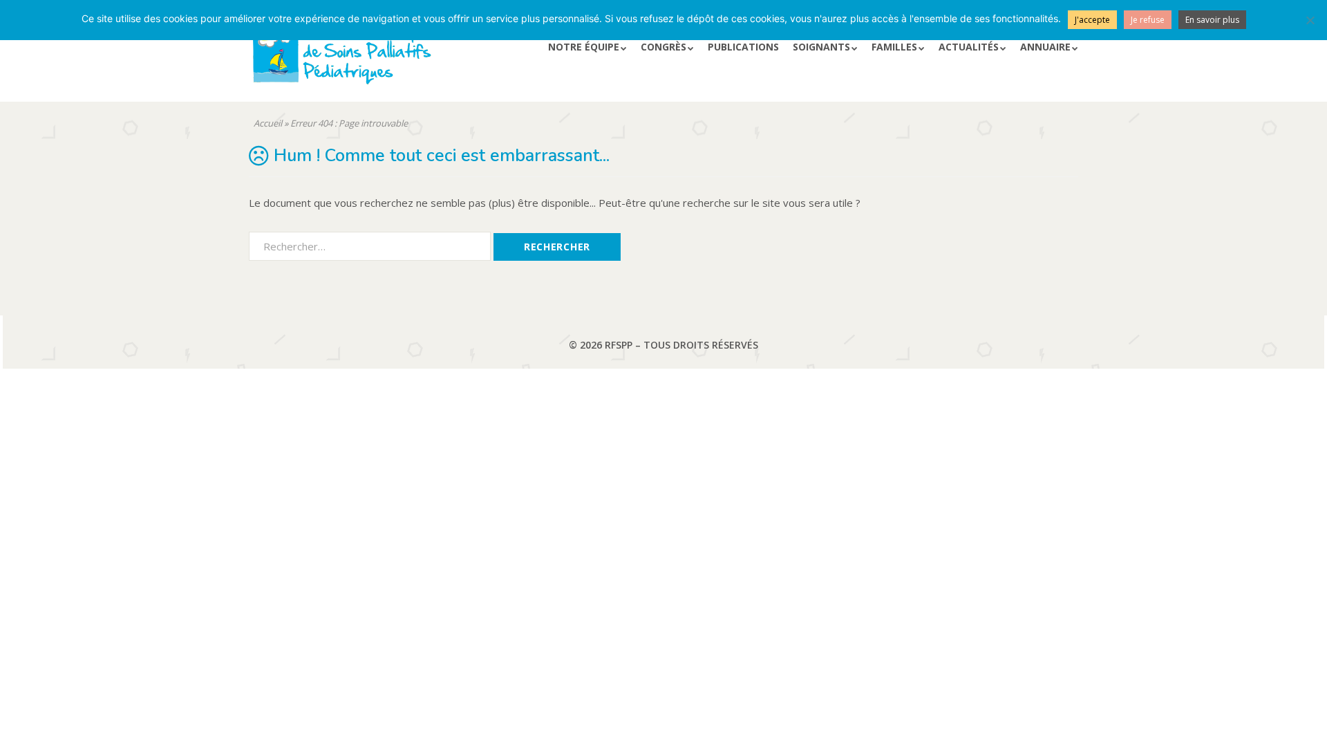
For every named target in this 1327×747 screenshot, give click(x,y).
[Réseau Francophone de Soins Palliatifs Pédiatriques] (382, 57)
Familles (894, 46)
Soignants (821, 46)
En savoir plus (1212, 20)
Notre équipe (583, 46)
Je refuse (1148, 20)
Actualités (969, 46)
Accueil (268, 123)
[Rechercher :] (371, 245)
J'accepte (1092, 20)
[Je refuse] (1310, 20)
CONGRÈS (663, 46)
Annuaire (1045, 46)
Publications (743, 46)
